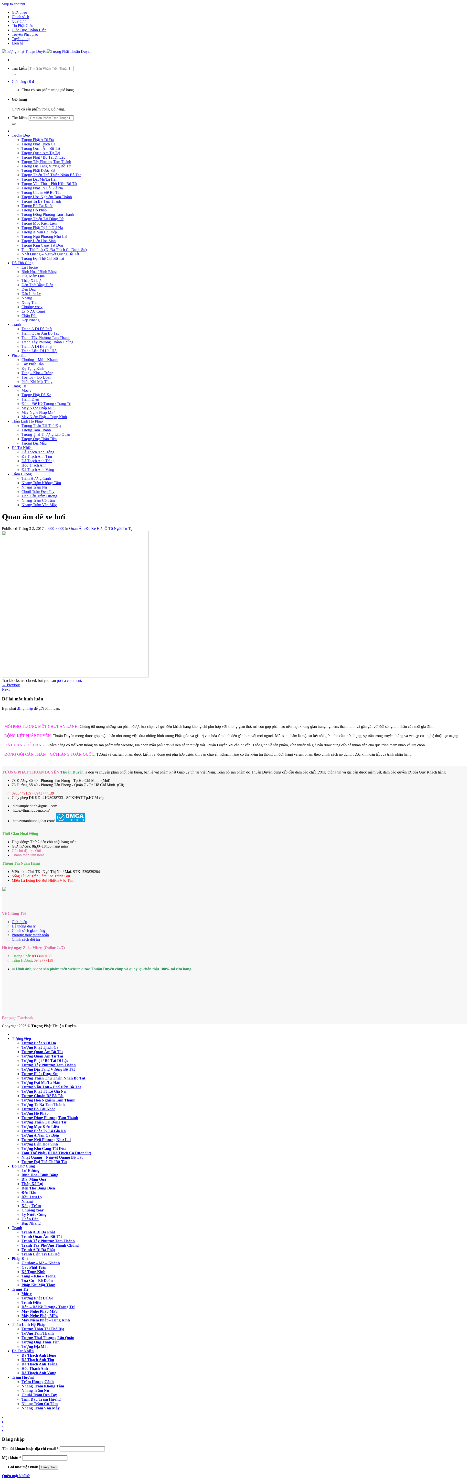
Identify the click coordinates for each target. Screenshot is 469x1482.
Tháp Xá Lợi (31, 280)
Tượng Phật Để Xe (36, 395)
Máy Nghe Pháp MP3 (38, 408)
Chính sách (20, 17)
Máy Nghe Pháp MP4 (38, 412)
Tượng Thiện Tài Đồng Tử (42, 219)
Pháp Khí (19, 355)
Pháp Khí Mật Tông (37, 382)
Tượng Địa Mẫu (34, 443)
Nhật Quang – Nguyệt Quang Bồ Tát (50, 254)
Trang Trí (19, 386)
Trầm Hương (22, 474)
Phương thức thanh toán (30, 935)
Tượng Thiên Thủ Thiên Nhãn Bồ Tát (51, 175)
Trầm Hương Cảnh (36, 478)
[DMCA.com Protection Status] (70, 821)
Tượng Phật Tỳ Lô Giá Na (42, 188)
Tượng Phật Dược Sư (38, 170)
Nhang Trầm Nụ (34, 487)
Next (8, 689)
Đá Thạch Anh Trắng (37, 461)
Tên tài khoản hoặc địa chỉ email (30, 1449)
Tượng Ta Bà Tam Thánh (41, 201)
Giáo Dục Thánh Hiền (29, 30)
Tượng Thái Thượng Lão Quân (45, 434)
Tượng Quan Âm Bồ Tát (40, 148)
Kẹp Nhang (30, 320)
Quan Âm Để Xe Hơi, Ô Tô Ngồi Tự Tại (101, 528)
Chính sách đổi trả (26, 939)
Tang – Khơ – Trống (37, 373)
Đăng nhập (48, 1467)
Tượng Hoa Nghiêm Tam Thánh (46, 197)
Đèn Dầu (28, 289)
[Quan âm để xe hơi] (75, 676)
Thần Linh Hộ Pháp (27, 421)
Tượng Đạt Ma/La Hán (39, 179)
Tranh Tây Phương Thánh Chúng (47, 342)
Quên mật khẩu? (16, 1476)
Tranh (16, 324)
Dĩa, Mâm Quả (33, 276)
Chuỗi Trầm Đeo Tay (37, 492)
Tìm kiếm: (20, 68)
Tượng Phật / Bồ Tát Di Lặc (43, 157)
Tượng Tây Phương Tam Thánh (46, 162)
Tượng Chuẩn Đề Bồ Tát (41, 192)
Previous (11, 685)
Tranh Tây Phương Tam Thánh (45, 338)
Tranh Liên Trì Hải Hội (39, 351)
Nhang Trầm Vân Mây (39, 505)
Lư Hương (29, 267)
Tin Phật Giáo (22, 25)
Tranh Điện (30, 399)
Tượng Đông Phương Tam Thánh (47, 214)
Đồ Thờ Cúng (22, 263)
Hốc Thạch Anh (33, 465)
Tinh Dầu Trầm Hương (39, 496)
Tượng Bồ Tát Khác (37, 206)
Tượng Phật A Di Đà (37, 140)
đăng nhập (25, 708)
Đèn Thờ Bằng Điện (37, 285)
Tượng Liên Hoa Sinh (38, 241)
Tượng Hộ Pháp (34, 210)
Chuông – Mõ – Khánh (39, 360)
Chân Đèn (29, 316)
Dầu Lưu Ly (31, 294)
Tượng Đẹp (21, 135)
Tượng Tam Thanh (36, 430)
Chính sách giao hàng (28, 930)
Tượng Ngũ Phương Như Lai (44, 236)
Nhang (26, 298)
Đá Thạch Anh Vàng (37, 470)
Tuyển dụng (21, 39)
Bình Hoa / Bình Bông (39, 272)
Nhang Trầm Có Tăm (38, 500)
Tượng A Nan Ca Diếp (39, 232)
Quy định (19, 21)
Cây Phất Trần (32, 364)
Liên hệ (17, 43)
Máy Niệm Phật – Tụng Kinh (44, 417)
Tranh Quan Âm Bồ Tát (40, 333)
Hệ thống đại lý (24, 926)
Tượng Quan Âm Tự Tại (40, 153)
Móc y (26, 390)
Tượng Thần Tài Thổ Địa (41, 426)
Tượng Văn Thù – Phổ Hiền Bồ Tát (49, 184)
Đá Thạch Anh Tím (36, 456)
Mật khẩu (11, 1458)
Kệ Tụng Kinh (32, 368)
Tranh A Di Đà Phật (36, 329)
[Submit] (14, 74)
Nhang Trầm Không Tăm (41, 483)
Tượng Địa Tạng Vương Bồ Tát (46, 166)
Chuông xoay (32, 307)
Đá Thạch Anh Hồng (37, 452)
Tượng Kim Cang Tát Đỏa (42, 245)
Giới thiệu (19, 12)
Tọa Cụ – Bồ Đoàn (36, 377)
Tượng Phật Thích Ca (38, 144)
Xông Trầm (30, 302)
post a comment (69, 680)
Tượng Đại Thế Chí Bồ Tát (42, 258)
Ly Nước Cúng (33, 311)
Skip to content (13, 4)
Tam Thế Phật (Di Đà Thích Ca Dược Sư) (54, 250)
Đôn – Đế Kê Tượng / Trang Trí (46, 404)
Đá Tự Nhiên (22, 448)
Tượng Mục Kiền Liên (39, 223)
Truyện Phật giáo (25, 34)
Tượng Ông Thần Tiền (39, 439)
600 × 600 (56, 528)
